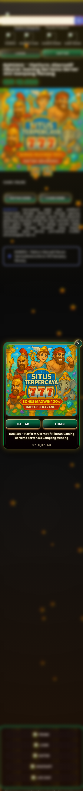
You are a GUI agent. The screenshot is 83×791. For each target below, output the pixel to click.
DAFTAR (23, 424)
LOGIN (60, 424)
